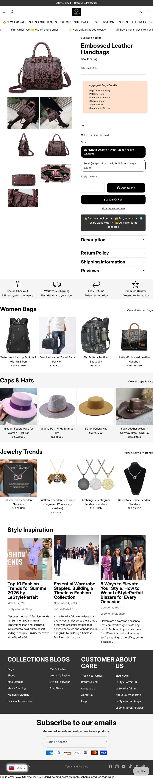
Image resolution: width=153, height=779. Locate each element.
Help (84, 701)
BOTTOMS (109, 22)
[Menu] (4, 11)
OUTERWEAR (82, 22)
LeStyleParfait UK (126, 681)
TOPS (96, 22)
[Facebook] (110, 766)
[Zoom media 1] (39, 64)
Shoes (11, 675)
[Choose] (31, 348)
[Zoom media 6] (23, 174)
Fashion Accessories (19, 701)
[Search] (12, 12)
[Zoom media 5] (56, 144)
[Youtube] (123, 766)
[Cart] (148, 12)
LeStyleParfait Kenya (128, 701)
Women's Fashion (60, 675)
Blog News (56, 688)
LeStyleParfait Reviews (129, 707)
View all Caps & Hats (140, 381)
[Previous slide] (4, 335)
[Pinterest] (143, 766)
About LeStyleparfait (128, 694)
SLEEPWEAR (138, 22)
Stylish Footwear (60, 681)
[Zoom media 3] (56, 113)
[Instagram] (117, 766)
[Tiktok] (130, 766)
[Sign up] (105, 742)
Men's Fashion (58, 669)
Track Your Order (91, 675)
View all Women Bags (140, 310)
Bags (10, 669)
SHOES (123, 22)
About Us (87, 694)
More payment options (113, 208)
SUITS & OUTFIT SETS (43, 22)
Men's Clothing (16, 688)
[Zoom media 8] (23, 197)
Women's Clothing (18, 694)
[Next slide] (33, 335)
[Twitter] (137, 766)
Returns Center (90, 681)
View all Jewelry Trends (138, 452)
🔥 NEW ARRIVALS (14, 22)
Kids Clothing (15, 681)
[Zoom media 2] (23, 113)
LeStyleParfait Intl (126, 688)
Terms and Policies (76, 766)
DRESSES (65, 22)
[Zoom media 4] (23, 144)
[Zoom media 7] (56, 174)
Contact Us (88, 688)
